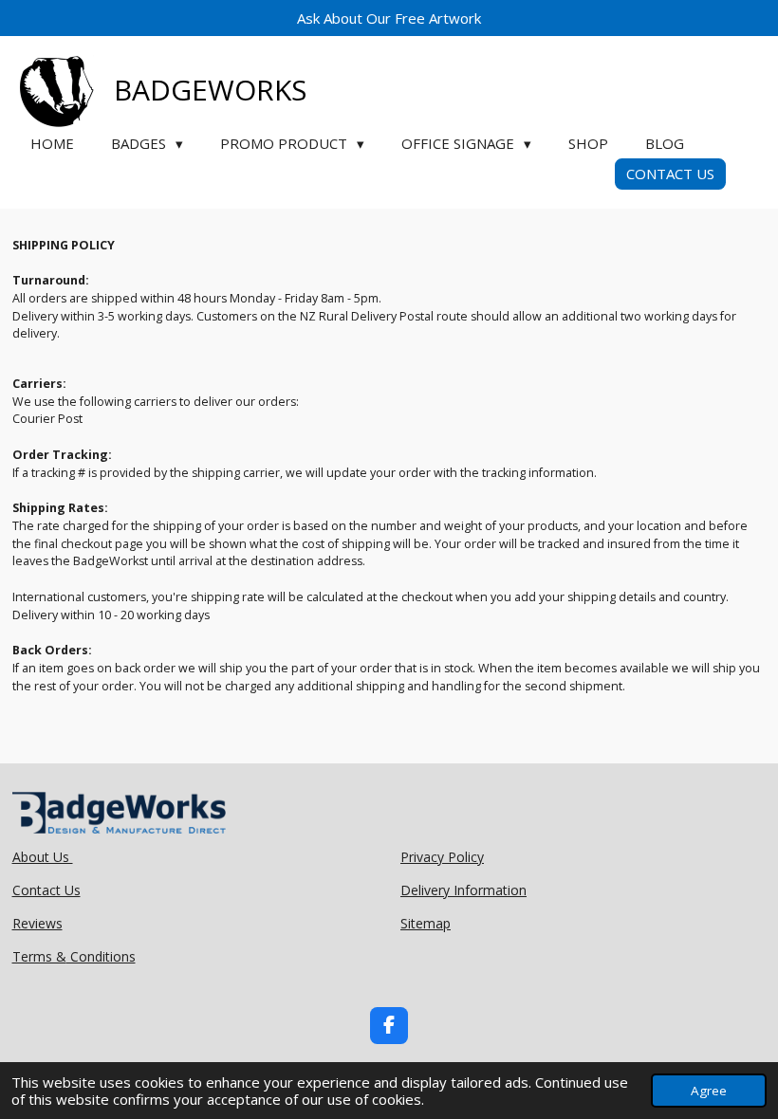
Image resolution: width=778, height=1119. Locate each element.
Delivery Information (463, 890)
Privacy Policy (442, 857)
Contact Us (46, 890)
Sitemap (425, 923)
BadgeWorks (210, 89)
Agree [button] (709, 1090)
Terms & (39, 956)
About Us (42, 857)
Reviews (37, 923)
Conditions (101, 956)
